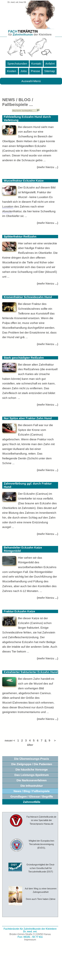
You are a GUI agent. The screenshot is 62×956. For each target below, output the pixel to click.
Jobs (23, 71)
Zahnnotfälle (31, 801)
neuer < (11, 740)
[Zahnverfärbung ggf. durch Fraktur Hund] (9, 497)
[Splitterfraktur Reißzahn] (9, 247)
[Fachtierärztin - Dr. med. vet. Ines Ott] (31, 29)
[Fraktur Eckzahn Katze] (9, 621)
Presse (35, 71)
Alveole (7, 211)
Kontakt (36, 63)
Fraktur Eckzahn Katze (19, 611)
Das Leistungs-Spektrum (31, 775)
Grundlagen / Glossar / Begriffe (31, 796)
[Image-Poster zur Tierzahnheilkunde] (15, 895)
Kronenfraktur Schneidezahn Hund (28, 297)
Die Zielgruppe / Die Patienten (31, 764)
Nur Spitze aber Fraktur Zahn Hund (28, 418)
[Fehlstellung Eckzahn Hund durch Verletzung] (9, 130)
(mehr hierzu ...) (47, 167)
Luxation (7, 206)
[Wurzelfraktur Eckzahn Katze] (9, 191)
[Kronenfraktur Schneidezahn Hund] (9, 307)
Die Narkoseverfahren (32, 780)
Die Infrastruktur (31, 785)
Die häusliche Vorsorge (31, 769)
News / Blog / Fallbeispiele (32, 791)
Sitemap (49, 71)
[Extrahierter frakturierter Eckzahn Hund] (9, 682)
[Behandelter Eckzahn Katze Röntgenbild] (9, 561)
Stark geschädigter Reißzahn (24, 357)
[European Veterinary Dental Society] (15, 845)
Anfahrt (50, 63)
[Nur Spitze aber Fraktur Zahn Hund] (9, 428)
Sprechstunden (17, 63)
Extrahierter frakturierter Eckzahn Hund (31, 672)
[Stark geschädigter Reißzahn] (9, 368)
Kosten (11, 71)
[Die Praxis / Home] (15, 820)
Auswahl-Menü (31, 81)
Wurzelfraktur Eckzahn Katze (24, 180)
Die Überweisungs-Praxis (31, 758)
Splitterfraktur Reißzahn (20, 236)
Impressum (30, 939)
